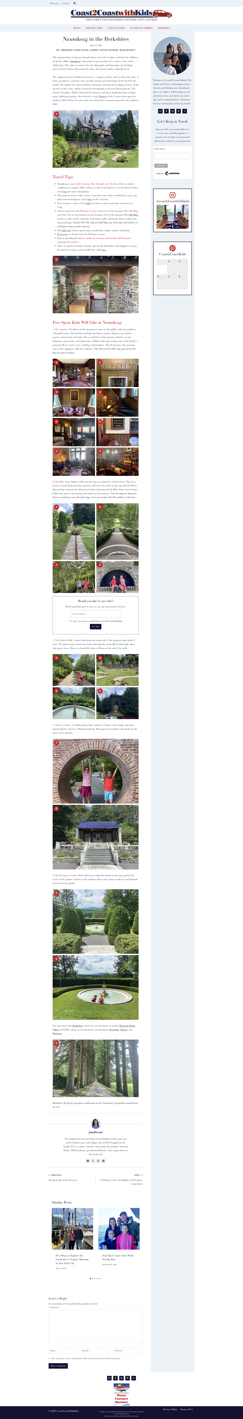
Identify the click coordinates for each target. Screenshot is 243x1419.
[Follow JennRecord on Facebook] (88, 1161)
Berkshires (67, 50)
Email (86, 1350)
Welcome (54, 3)
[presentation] (72, 1229)
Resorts (164, 28)
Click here (185, 99)
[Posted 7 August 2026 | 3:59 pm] (172, 281)
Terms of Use (186, 1409)
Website (119, 1350)
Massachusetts (127, 50)
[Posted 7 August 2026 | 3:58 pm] (182, 281)
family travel (81, 50)
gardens (94, 50)
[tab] (90, 1278)
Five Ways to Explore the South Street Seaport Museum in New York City (72, 1259)
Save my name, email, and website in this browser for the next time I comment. (86, 1358)
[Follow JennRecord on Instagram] (98, 1161)
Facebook (114, 1029)
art (58, 50)
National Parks (141, 28)
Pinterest (57, 1033)
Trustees (102, 96)
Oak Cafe (66, 230)
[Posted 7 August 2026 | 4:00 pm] (161, 281)
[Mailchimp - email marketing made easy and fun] (167, 173)
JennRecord (96, 1132)
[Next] (136, 1242)
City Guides (116, 28)
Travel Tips (94, 28)
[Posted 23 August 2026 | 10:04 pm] (161, 261)
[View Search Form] (74, 3)
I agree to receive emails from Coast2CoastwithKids (96, 621)
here (65, 191)
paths (88, 203)
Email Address (159, 149)
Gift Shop (133, 214)
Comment (54, 1307)
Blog (76, 28)
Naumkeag (75, 61)
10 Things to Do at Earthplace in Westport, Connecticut (121, 1179)
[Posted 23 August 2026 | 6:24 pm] (172, 266)
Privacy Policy (170, 1409)
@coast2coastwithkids (173, 201)
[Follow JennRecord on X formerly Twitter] (93, 1161)
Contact (65, 3)
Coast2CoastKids (172, 254)
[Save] (56, 114)
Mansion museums (109, 50)
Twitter (123, 1029)
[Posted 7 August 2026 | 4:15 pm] (182, 266)
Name (53, 1350)
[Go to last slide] (56, 1242)
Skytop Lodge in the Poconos (63, 1177)
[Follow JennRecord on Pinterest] (103, 1161)
